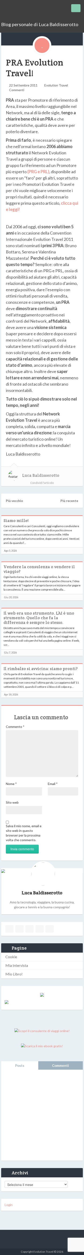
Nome (11, 784)
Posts (19, 1065)
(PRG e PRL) (38, 171)
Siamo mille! (16, 520)
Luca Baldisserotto (40, 475)
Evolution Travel (56, 85)
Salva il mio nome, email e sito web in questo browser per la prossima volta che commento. (24, 833)
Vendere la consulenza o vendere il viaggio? (39, 569)
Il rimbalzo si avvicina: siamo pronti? (41, 668)
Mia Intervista (16, 965)
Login (9, 1205)
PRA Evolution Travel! (34, 68)
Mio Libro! (14, 974)
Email (53, 784)
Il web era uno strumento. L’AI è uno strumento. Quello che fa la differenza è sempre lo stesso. (39, 618)
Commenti (16, 90)
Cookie (11, 956)
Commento (15, 727)
